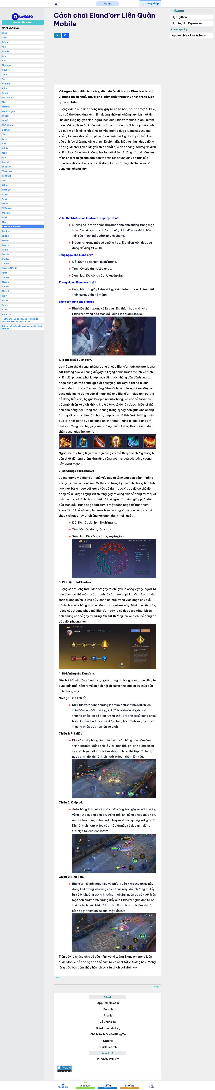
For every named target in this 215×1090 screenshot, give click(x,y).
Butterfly (7, 97)
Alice (4, 88)
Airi (4, 143)
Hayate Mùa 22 (10, 268)
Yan (4, 180)
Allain (5, 148)
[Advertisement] (107, 61)
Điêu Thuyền (8, 111)
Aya (4, 56)
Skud (4, 157)
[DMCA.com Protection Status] (107, 1069)
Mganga (6, 65)
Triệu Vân (7, 208)
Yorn (4, 79)
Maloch (6, 106)
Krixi (4, 217)
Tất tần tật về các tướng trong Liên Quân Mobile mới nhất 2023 (20, 320)
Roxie (5, 249)
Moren (5, 282)
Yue (4, 47)
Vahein (5, 240)
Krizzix (5, 51)
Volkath (6, 83)
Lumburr (6, 166)
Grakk (5, 116)
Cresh (5, 194)
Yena (4, 199)
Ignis (4, 272)
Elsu (4, 102)
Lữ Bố (5, 120)
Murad (5, 291)
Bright (5, 42)
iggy (4, 296)
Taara (5, 277)
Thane (5, 263)
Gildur (5, 185)
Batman (6, 130)
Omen (5, 203)
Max (58, 978)
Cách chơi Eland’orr (12, 226)
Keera (5, 305)
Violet (5, 300)
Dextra (6, 259)
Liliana (5, 236)
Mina (4, 153)
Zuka (4, 37)
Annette (6, 314)
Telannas (7, 171)
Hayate (6, 70)
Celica (5, 286)
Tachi (5, 74)
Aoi (4, 60)
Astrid (5, 162)
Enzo (4, 139)
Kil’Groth (7, 176)
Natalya (6, 189)
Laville (5, 245)
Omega (6, 213)
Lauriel (5, 254)
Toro (4, 134)
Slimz (4, 33)
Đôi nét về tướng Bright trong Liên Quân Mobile (22, 327)
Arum (5, 309)
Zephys (155, 986)
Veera (5, 93)
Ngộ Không (8, 125)
